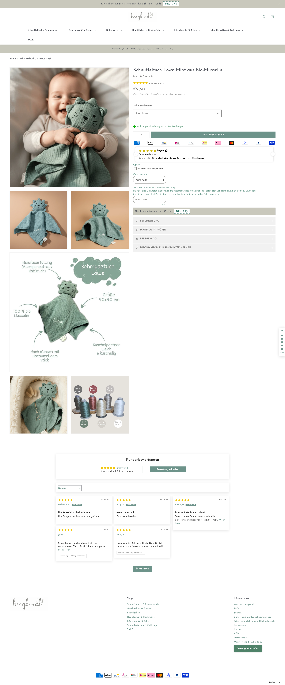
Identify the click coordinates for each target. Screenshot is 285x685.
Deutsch (272, 682)
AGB (236, 633)
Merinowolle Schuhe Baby (248, 642)
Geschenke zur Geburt (139, 609)
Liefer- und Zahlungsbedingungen (252, 617)
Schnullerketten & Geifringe (142, 625)
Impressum (240, 625)
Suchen (238, 613)
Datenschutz (241, 638)
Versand (154, 94)
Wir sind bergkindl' (244, 604)
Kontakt (238, 629)
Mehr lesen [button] (64, 550)
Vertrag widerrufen (248, 648)
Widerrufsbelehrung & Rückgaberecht (255, 621)
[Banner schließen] (279, 4)
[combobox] (274, 682)
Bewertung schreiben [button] (167, 469)
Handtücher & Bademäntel (141, 617)
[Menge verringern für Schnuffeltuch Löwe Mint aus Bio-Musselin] (135, 135)
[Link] (142, 17)
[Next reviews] (273, 154)
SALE (130, 629)
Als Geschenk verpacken (150, 168)
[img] (65, 500)
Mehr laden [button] (142, 569)
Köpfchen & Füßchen (138, 621)
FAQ (236, 609)
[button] (141, 83)
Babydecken (133, 613)
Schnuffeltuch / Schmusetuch (35, 59)
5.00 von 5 (122, 468)
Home (13, 59)
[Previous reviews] (136, 154)
